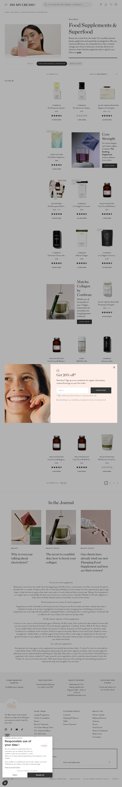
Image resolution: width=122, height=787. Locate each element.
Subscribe (101, 390)
